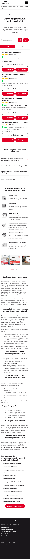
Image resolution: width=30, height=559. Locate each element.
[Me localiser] (26, 40)
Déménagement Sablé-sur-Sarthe (12, 482)
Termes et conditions (6, 547)
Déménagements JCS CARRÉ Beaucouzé (12, 99)
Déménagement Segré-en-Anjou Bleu (13, 485)
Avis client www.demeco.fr (7, 549)
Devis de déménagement (7, 529)
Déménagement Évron (9, 475)
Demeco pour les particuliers (10, 525)
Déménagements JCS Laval (11, 52)
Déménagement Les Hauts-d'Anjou (13, 498)
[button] (15, 159)
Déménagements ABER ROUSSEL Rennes (13, 75)
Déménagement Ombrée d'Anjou (12, 492)
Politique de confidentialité (8, 542)
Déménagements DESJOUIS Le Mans (15, 122)
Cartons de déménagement (7, 533)
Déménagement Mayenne (10, 467)
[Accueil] (5, 2)
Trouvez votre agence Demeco (8, 531)
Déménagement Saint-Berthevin (12, 463)
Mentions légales (5, 545)
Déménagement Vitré (9, 478)
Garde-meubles (5, 527)
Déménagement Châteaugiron (11, 501)
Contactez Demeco (5, 535)
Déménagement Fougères (10, 488)
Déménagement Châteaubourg (11, 495)
